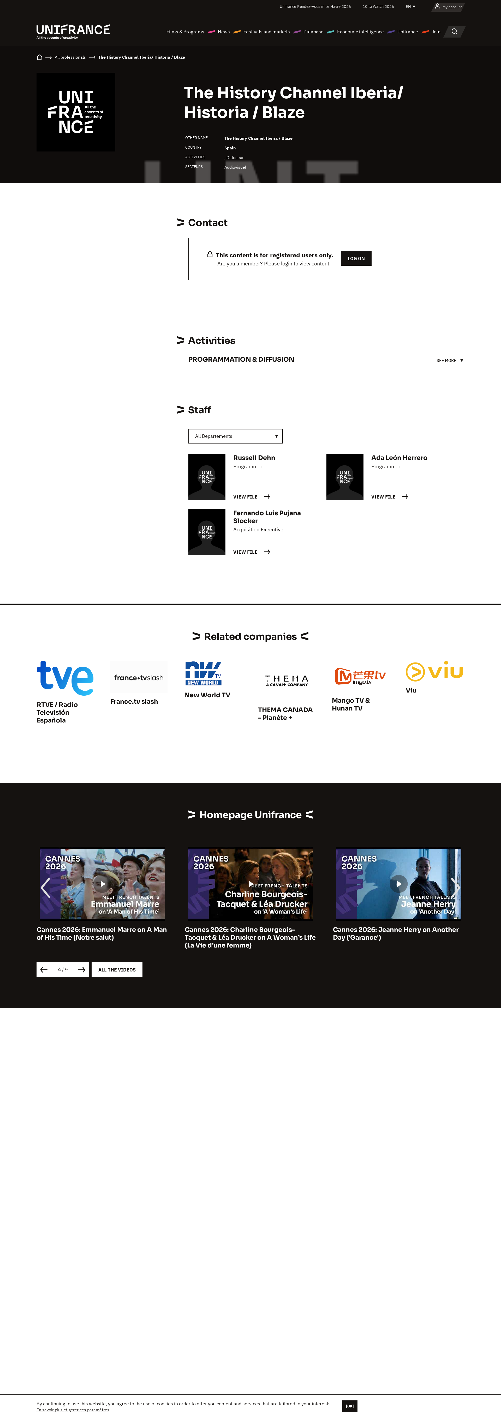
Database (313, 32)
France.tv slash (134, 702)
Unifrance (407, 32)
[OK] (350, 1406)
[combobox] (235, 436)
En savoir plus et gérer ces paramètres (73, 1409)
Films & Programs (185, 32)
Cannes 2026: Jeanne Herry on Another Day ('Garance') (248, 934)
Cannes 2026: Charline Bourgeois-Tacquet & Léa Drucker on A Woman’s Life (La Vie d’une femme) (102, 937)
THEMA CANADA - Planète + (285, 714)
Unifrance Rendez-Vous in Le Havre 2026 (315, 6)
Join (436, 32)
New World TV (207, 695)
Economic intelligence (360, 32)
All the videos (117, 970)
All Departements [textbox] (213, 436)
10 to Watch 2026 (378, 6)
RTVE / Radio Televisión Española (57, 712)
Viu (411, 690)
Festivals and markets (266, 32)
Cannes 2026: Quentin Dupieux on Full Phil (394, 934)
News (224, 32)
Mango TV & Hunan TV (351, 704)
